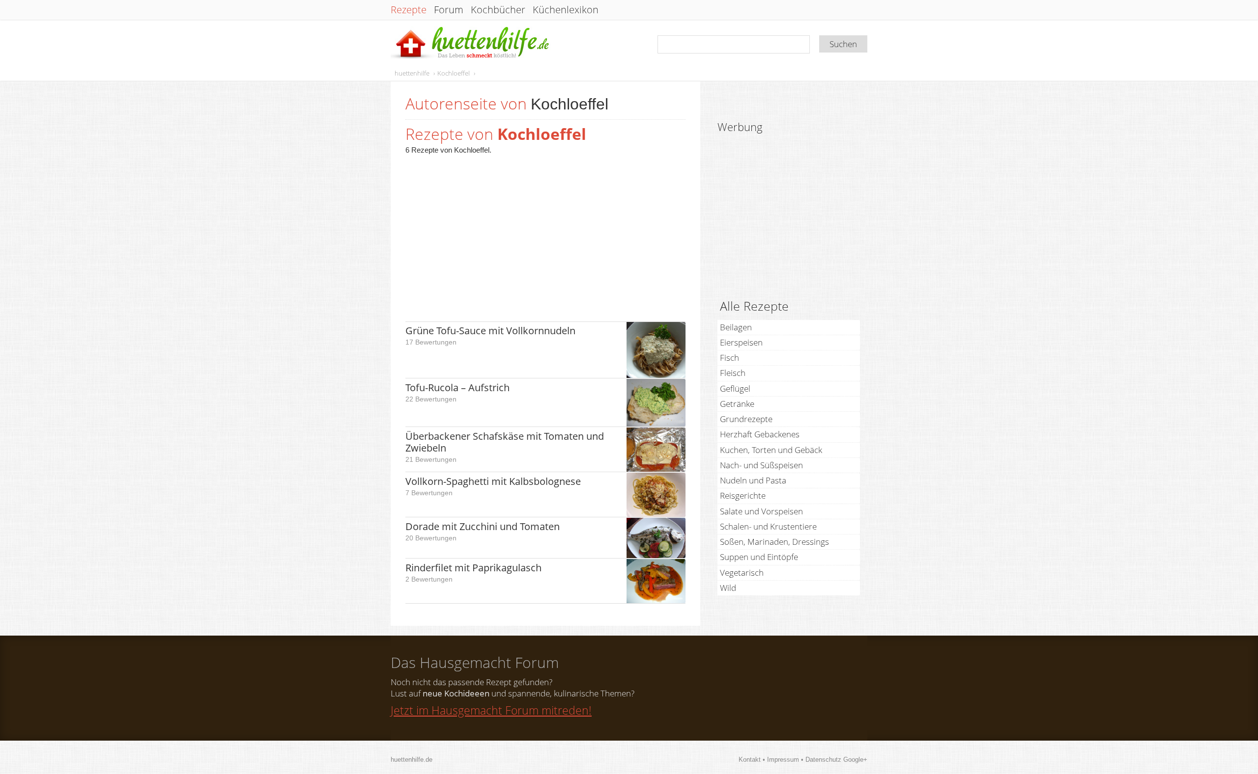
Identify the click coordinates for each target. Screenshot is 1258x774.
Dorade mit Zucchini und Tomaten (482, 526)
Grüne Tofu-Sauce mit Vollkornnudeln (490, 330)
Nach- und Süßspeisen (761, 465)
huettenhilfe (412, 73)
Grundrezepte (746, 419)
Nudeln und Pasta (753, 480)
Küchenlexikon (566, 10)
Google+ (855, 759)
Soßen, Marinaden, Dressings (774, 541)
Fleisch (732, 372)
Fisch (729, 357)
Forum (448, 10)
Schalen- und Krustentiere (768, 526)
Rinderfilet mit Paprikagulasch (473, 567)
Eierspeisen (741, 342)
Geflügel (735, 388)
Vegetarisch (742, 572)
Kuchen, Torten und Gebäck (771, 449)
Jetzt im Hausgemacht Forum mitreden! (491, 710)
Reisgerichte (743, 495)
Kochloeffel (453, 73)
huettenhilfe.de (411, 759)
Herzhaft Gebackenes (760, 434)
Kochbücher (498, 10)
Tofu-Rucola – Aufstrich (457, 387)
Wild (728, 587)
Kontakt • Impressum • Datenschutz (791, 759)
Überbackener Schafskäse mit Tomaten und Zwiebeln (504, 441)
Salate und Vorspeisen (761, 511)
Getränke (737, 403)
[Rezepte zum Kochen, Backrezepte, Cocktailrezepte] (471, 43)
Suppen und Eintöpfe (759, 556)
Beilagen (736, 327)
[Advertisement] (545, 233)
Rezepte (409, 10)
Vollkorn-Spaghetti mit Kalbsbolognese (493, 481)
